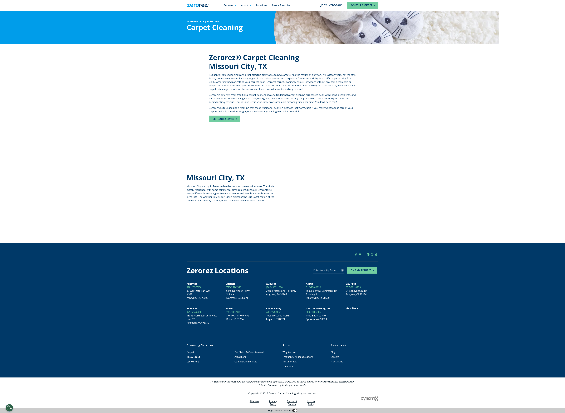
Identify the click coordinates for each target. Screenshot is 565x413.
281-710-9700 (333, 5)
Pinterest (368, 254)
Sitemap (254, 401)
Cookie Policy (311, 403)
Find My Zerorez (361, 270)
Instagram (372, 254)
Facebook (356, 254)
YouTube (360, 254)
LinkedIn (364, 254)
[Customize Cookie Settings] (9, 408)
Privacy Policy (273, 403)
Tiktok (376, 254)
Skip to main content (14, 4)
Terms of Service (292, 403)
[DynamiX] (369, 398)
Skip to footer (10, 8)
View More (352, 308)
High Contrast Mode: (14, 11)
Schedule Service (361, 5)
